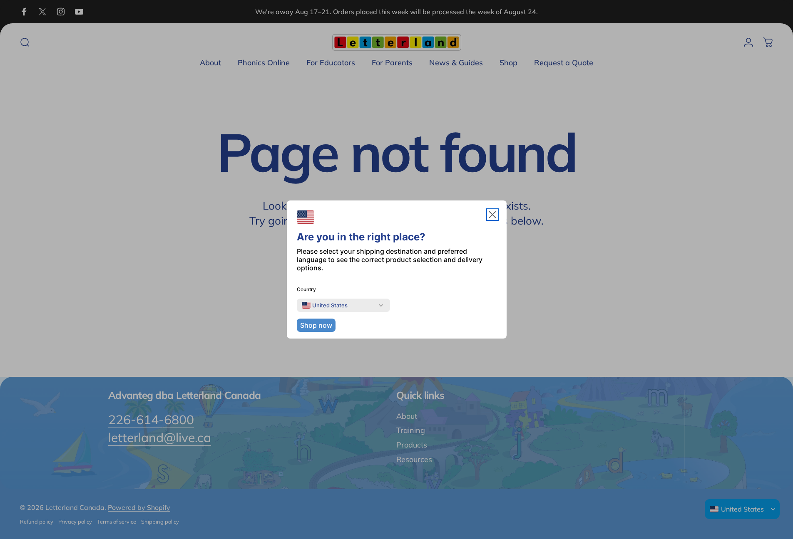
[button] (492, 214)
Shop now (316, 325)
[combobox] (325, 305)
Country (306, 289)
